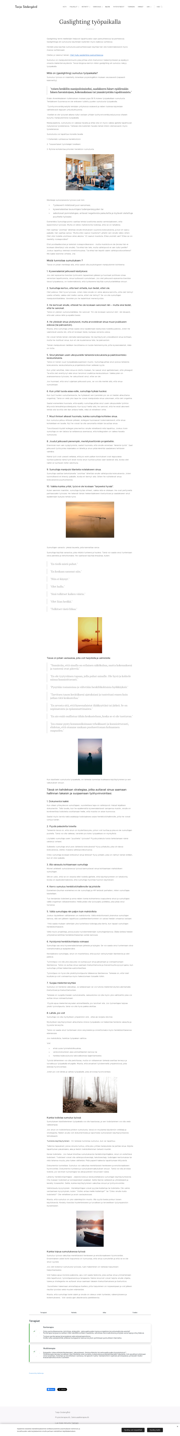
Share (52, 1389)
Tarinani (74, 1423)
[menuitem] (65, 6)
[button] (159, 6)
